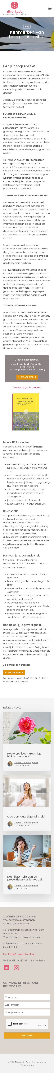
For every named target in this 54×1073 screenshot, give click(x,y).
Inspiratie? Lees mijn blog (18, 954)
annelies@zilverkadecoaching (27, 364)
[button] (50, 8)
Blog (27, 26)
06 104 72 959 (27, 367)
